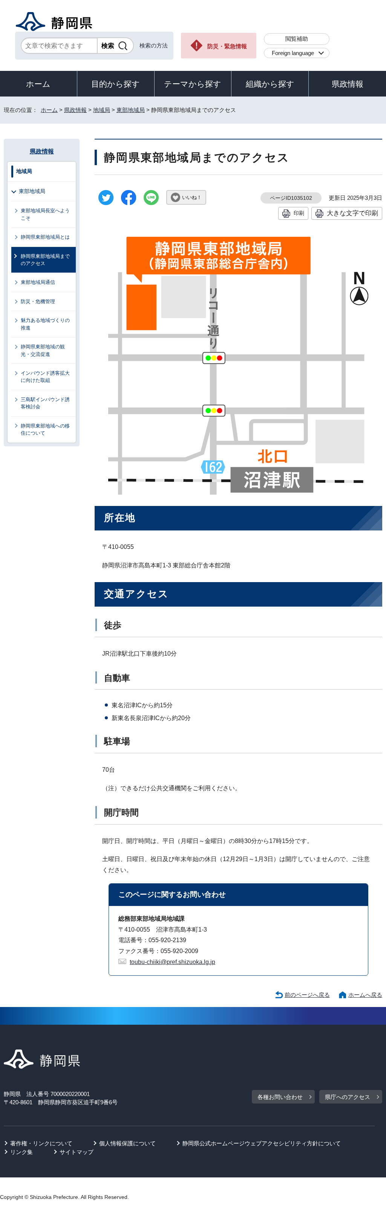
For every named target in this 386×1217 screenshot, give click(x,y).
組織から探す (270, 84)
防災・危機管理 (38, 301)
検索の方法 (153, 45)
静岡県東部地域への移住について (45, 429)
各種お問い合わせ (280, 1097)
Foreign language (293, 53)
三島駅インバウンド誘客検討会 (45, 403)
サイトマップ (76, 1152)
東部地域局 (130, 110)
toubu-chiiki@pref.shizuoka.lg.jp (172, 962)
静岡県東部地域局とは (45, 237)
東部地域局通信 (38, 282)
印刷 (299, 213)
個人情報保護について (127, 1143)
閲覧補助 (296, 38)
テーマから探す (192, 84)
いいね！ (192, 197)
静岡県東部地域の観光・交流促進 (43, 350)
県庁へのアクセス (347, 1097)
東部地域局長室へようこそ (45, 214)
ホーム (38, 84)
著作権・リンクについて (41, 1143)
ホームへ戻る (365, 995)
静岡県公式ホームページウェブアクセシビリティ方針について (261, 1143)
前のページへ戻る (307, 995)
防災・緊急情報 (227, 46)
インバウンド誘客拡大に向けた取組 (45, 376)
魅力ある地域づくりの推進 (45, 323)
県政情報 (347, 84)
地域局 (101, 110)
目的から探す (115, 84)
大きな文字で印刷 (352, 213)
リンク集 (21, 1152)
